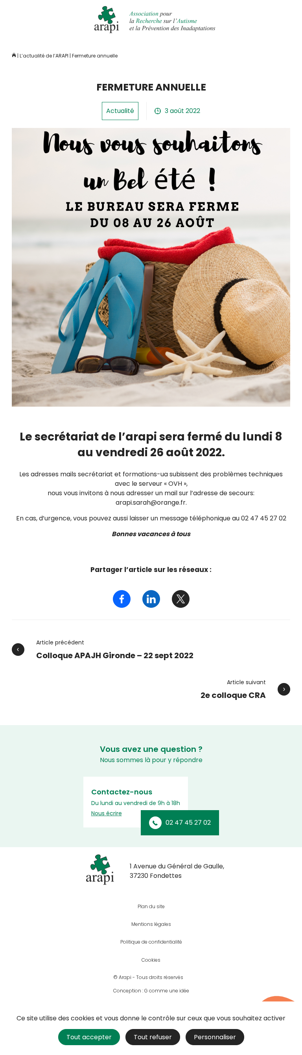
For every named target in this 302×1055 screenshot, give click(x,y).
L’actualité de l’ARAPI (44, 55)
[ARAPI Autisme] (151, 19)
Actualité (120, 110)
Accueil (14, 55)
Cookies (151, 960)
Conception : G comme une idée (151, 990)
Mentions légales (151, 924)
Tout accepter (89, 1037)
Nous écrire (106, 813)
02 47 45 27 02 (188, 822)
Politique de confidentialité (151, 941)
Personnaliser (215, 1037)
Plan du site (151, 906)
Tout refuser (153, 1037)
